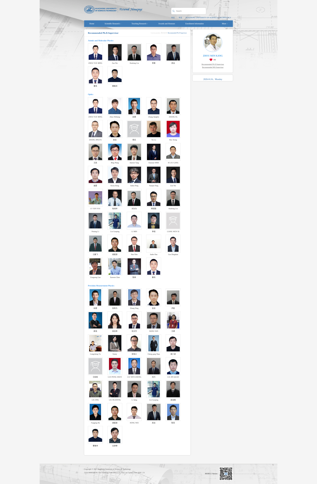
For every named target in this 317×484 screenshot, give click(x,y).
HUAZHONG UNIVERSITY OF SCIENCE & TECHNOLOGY (208, 18)
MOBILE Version (211, 474)
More (224, 24)
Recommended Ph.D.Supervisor (213, 64)
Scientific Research (112, 24)
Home (91, 24)
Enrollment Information (194, 24)
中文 (173, 18)
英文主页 (164, 33)
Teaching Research (139, 24)
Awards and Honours (166, 24)
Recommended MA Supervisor (213, 67)
